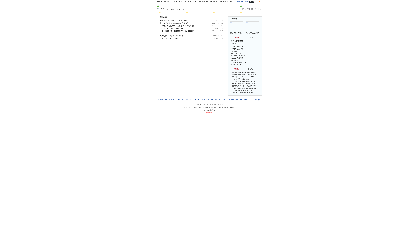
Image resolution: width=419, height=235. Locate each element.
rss (260, 1)
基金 (241, 12)
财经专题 (236, 37)
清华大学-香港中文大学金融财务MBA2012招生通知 (177, 26)
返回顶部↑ (258, 100)
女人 (196, 1)
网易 (168, 9)
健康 (207, 1)
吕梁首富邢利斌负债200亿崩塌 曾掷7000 (244, 72)
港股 (196, 12)
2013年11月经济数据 (237, 49)
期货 (209, 12)
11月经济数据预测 (236, 51)
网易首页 (160, 1)
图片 (182, 12)
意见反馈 (220, 104)
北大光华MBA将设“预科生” (169, 38)
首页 (160, 12)
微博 (236, 100)
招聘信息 (207, 108)
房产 (210, 1)
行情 (192, 12)
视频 (203, 1)
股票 (182, 1)
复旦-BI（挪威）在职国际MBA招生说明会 (174, 23)
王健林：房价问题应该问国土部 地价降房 (244, 88)
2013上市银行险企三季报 (238, 62)
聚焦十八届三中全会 (237, 53)
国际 (169, 12)
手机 (193, 1)
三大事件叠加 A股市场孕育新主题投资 (243, 90)
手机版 (246, 100)
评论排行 (250, 69)
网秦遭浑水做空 (235, 60)
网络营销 (226, 108)
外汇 (204, 12)
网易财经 (173, 9)
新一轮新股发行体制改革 (238, 56)
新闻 (164, 1)
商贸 (236, 12)
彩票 (228, 1)
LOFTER (251, 2)
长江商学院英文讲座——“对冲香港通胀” (173, 20)
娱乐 (175, 1)
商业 (214, 12)
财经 (179, 1)
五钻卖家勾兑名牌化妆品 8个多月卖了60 (244, 81)
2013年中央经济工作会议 (238, 46)
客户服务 (214, 108)
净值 (246, 12)
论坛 (224, 100)
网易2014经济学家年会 (236, 41)
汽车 (186, 1)
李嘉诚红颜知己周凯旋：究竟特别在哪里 (244, 74)
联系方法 (201, 108)
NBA (171, 1)
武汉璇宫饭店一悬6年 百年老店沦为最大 (244, 77)
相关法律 (220, 108)
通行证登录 (244, 1)
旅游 (220, 100)
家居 (214, 1)
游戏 (224, 1)
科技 (189, 1)
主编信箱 (198, 104)
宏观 (165, 12)
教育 (217, 1)
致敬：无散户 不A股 (236, 33)
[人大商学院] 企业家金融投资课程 (171, 28)
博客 (178, 12)
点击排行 (236, 69)
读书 (221, 1)
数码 (191, 100)
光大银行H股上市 (236, 65)
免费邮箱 (237, 1)
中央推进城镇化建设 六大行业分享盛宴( (243, 84)
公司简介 (195, 108)
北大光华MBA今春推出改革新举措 (171, 36)
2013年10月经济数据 (237, 58)
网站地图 (233, 108)
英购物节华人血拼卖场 (252, 33)
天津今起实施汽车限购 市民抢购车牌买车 (244, 86)
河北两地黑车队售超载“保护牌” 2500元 (243, 93)
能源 (219, 12)
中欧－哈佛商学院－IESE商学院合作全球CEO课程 (177, 31)
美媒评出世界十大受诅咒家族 (240, 79)
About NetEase (187, 108)
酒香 (241, 100)
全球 (200, 12)
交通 (223, 12)
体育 (168, 1)
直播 (200, 1)
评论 (173, 12)
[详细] (234, 43)
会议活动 (250, 37)
